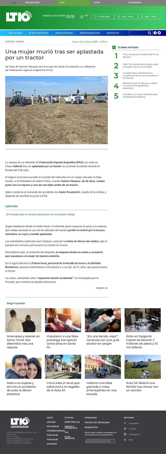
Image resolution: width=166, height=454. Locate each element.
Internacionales (54, 431)
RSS (131, 439)
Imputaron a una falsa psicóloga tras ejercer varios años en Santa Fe (62, 342)
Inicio (50, 418)
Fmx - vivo (150, 17)
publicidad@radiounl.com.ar (18, 441)
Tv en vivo (104, 17)
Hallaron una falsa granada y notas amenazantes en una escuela (101, 388)
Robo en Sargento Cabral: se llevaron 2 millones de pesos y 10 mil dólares (142, 342)
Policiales (52, 435)
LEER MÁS (11, 206)
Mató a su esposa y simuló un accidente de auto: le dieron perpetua (21, 388)
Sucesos (9, 41)
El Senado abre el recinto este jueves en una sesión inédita (40, 214)
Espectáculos (72, 422)
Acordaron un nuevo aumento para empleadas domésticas (140, 95)
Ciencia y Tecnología (71, 427)
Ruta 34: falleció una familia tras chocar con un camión (142, 386)
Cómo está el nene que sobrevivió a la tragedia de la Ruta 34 (63, 386)
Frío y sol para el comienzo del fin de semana (140, 55)
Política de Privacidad (97, 423)
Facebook (134, 423)
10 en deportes (70, 437)
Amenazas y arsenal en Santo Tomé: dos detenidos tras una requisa (23, 342)
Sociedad (52, 444)
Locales (51, 422)
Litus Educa (135, 2)
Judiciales (52, 439)
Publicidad (91, 418)
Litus (97, 2)
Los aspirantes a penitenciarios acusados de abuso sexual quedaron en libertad (140, 75)
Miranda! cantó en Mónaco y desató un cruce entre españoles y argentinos (140, 85)
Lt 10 (19, 16)
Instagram (134, 434)
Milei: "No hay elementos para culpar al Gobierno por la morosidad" (140, 65)
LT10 (62, 2)
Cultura (69, 418)
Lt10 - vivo (127, 17)
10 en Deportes (38, 33)
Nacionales (53, 426)
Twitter (132, 428)
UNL (14, 2)
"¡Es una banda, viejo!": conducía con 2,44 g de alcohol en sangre (102, 340)
